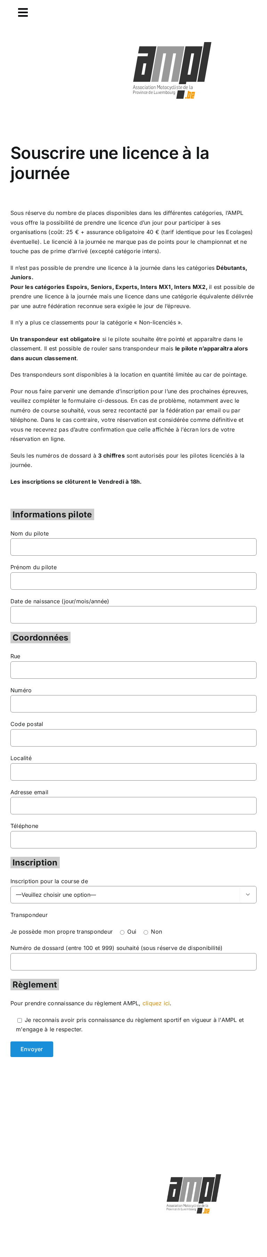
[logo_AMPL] (172, 42)
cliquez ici (156, 1003)
